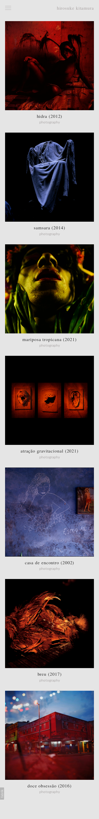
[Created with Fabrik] (2, 793)
